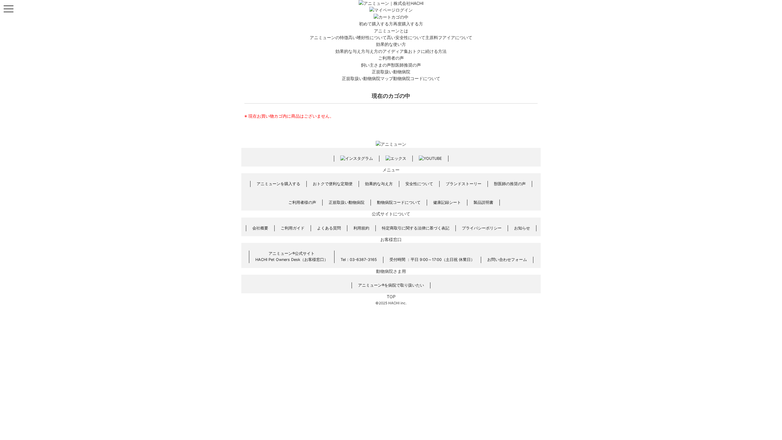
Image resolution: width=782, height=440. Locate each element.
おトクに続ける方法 (427, 51)
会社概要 (260, 228)
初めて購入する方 (376, 23)
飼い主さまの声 (376, 65)
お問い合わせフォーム (507, 259)
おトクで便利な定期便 (333, 184)
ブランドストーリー (463, 184)
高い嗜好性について (367, 37)
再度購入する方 (408, 23)
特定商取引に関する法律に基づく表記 (415, 228)
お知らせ (522, 228)
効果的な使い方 (391, 44)
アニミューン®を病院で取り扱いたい (391, 285)
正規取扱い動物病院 (391, 71)
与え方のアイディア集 (386, 51)
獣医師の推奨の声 (510, 184)
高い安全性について (406, 37)
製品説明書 (483, 202)
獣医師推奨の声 (406, 65)
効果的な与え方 (350, 51)
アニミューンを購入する (278, 184)
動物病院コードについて (416, 78)
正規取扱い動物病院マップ (367, 78)
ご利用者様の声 (302, 202)
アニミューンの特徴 (329, 37)
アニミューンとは (391, 30)
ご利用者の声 (391, 58)
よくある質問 (329, 228)
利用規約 (361, 228)
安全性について (419, 184)
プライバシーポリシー (482, 228)
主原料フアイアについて (448, 37)
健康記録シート (447, 202)
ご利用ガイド (293, 228)
